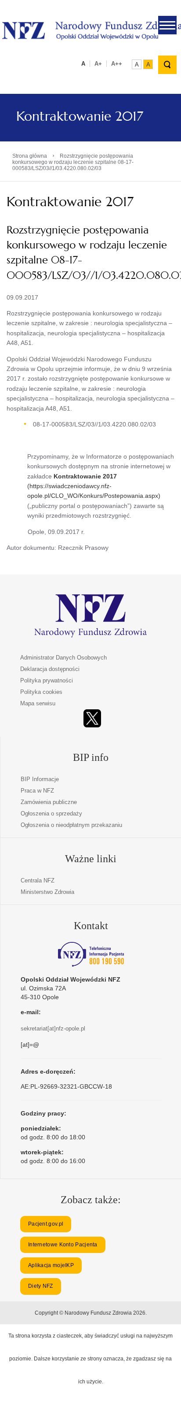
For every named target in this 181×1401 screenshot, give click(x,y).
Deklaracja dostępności (50, 669)
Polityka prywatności (46, 680)
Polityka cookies (41, 692)
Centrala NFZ (37, 880)
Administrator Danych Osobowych (63, 657)
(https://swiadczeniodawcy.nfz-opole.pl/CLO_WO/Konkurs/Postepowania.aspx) (93, 486)
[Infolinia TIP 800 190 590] (91, 954)
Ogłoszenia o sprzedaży (51, 813)
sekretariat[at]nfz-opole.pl (53, 1028)
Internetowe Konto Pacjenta (63, 1245)
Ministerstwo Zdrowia (47, 892)
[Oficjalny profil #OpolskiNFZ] (92, 718)
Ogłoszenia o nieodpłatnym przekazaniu (71, 825)
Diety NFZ (40, 1286)
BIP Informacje (40, 779)
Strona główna (29, 156)
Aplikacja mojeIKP (51, 1265)
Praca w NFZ (37, 790)
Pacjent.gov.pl (45, 1224)
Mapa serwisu (37, 703)
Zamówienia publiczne (49, 802)
